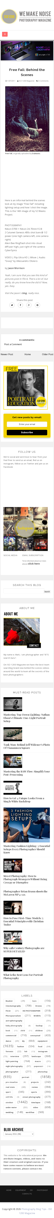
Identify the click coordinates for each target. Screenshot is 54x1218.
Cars (34, 1001)
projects (35, 1082)
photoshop (42, 1072)
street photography (32, 1097)
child (22, 1030)
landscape (36, 1056)
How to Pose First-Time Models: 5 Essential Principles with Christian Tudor (23, 921)
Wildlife (37, 1016)
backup (39, 1026)
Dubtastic (36, 153)
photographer (12, 1072)
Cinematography (13, 1006)
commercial (11, 1035)
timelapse (35, 1102)
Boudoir (9, 1001)
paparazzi (38, 1066)
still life (9, 1097)
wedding (9, 1112)
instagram (42, 1051)
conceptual (35, 1035)
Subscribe (27, 432)
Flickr (8, 1011)
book (8, 1030)
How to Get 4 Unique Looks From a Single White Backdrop (23, 800)
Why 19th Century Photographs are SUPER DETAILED (23, 949)
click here (34, 563)
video (35, 1107)
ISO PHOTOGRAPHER (31, 1011)
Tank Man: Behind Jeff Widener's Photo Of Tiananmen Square (26, 746)
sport (8, 1092)
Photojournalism (13, 1016)
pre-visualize (12, 1082)
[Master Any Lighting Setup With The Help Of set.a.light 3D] (27, 50)
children (39, 1030)
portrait (25, 1077)
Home (28, 354)
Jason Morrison (16, 268)
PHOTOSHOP (42, 1190)
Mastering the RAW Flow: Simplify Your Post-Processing (26, 773)
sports (34, 1092)
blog (24, 293)
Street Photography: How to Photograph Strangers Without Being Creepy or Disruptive (25, 879)
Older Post (47, 354)
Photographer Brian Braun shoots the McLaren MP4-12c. (25, 893)
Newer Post (7, 354)
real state (10, 1087)
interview (14, 1056)
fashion (20, 1046)
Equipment (21, 1190)
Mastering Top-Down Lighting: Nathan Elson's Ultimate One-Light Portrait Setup (26, 718)
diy (23, 1041)
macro (38, 1061)
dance (8, 1041)
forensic (9, 1051)
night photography (14, 1066)
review (35, 1087)
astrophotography (14, 1021)
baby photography (14, 1026)
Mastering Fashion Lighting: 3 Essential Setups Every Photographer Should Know (26, 849)
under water (11, 1107)
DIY (31, 1190)
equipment (42, 1041)
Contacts (27, 1194)
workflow (30, 1112)
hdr (25, 1051)
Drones (38, 1006)
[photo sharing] (27, 117)
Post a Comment (13, 344)
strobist (9, 1102)
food (40, 1046)
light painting (12, 1061)
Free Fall (8, 153)
